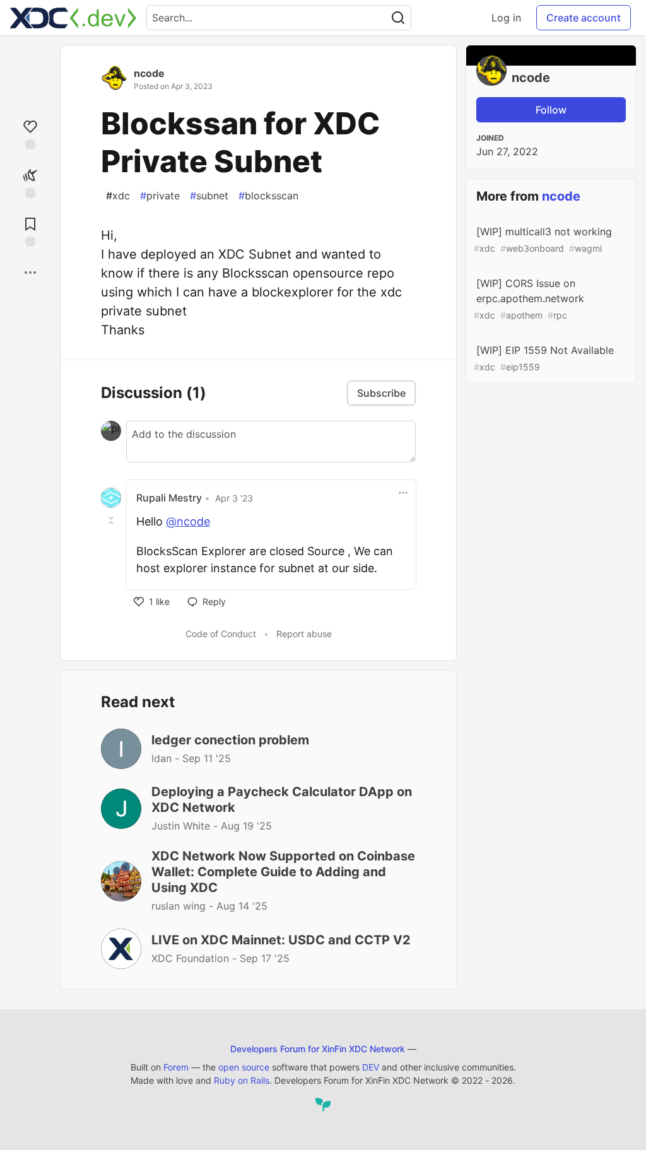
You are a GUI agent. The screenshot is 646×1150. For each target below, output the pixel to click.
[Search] (398, 18)
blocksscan (268, 195)
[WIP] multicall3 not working (543, 239)
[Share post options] (30, 272)
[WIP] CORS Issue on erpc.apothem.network (529, 298)
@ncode (188, 521)
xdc (118, 195)
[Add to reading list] (30, 230)
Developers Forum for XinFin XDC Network (317, 1048)
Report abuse (304, 633)
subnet (209, 195)
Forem (176, 1067)
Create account (583, 17)
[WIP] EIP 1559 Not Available (544, 358)
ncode (149, 73)
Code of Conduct (220, 633)
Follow (551, 109)
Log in (506, 17)
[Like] (30, 133)
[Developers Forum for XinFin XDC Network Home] (73, 17)
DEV (370, 1067)
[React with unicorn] (30, 182)
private (160, 195)
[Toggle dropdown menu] (403, 493)
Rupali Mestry (169, 497)
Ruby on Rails (241, 1080)
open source (243, 1067)
